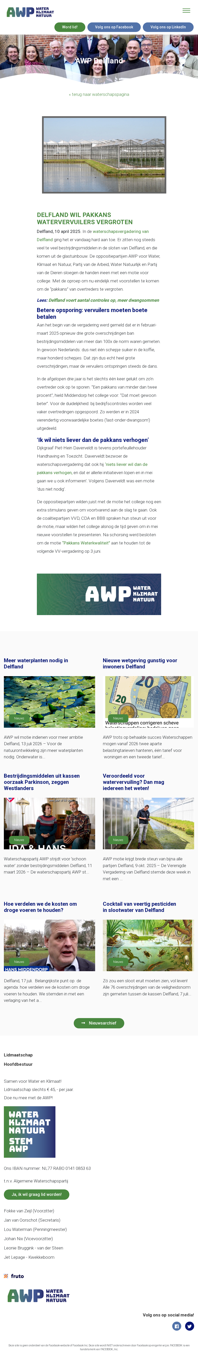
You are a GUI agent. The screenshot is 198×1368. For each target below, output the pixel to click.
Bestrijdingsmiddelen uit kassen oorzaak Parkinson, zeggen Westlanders (42, 782)
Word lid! (70, 27)
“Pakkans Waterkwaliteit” (86, 542)
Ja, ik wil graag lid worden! (37, 1194)
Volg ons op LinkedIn (168, 27)
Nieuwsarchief (103, 1023)
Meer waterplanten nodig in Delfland (36, 663)
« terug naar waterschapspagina (99, 94)
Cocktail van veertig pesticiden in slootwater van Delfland (139, 907)
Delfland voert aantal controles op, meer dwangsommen (103, 300)
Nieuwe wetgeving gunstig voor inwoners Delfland (140, 663)
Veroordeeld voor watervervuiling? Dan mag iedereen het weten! (133, 782)
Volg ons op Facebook (114, 27)
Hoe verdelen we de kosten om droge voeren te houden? (40, 907)
